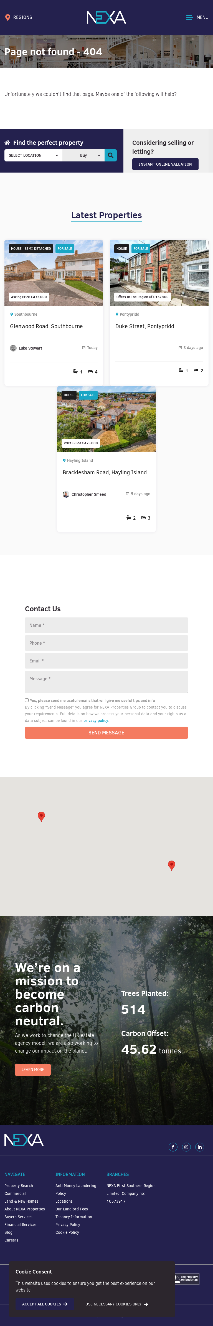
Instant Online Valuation (165, 164)
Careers (11, 1240)
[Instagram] (186, 1147)
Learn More (33, 1069)
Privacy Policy (67, 1224)
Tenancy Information (73, 1217)
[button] (172, 865)
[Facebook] (173, 1147)
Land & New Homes (21, 1201)
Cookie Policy (67, 1232)
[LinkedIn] (199, 1147)
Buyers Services (18, 1217)
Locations (64, 1201)
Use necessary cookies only (113, 1304)
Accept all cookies (41, 1304)
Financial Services (20, 1224)
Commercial (15, 1193)
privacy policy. (96, 720)
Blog (8, 1232)
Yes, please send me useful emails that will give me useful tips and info (92, 700)
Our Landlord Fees (71, 1209)
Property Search (18, 1185)
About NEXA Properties (24, 1209)
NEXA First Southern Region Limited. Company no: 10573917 (131, 1193)
